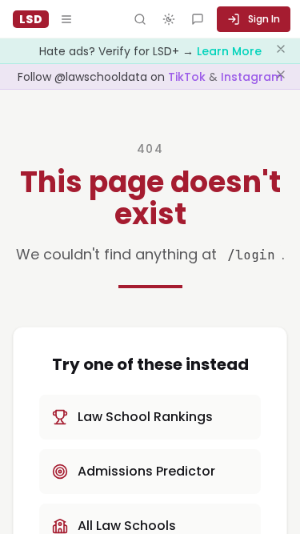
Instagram (251, 77)
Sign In (264, 19)
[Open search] (140, 19)
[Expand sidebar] (66, 19)
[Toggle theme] (169, 19)
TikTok (188, 77)
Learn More (229, 51)
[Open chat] (197, 19)
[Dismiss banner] (280, 51)
